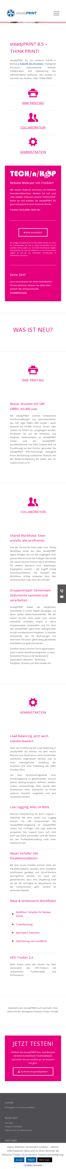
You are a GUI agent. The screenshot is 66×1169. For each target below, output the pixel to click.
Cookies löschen (33, 1165)
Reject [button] (31, 1159)
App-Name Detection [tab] (28, 932)
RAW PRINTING (33, 103)
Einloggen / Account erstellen (20, 1107)
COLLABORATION (33, 127)
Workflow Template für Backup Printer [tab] (33, 914)
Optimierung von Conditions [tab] (31, 941)
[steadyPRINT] (22, 13)
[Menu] (54, 13)
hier (56, 1011)
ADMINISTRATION (33, 152)
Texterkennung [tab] (24, 924)
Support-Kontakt (13, 1126)
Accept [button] (19, 1160)
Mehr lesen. (44, 1160)
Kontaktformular (18, 292)
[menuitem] (54, 13)
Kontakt (9, 1122)
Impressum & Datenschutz (18, 1130)
